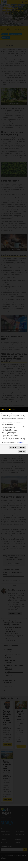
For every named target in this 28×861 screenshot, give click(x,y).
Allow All (22, 451)
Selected (22, 447)
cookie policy (21, 442)
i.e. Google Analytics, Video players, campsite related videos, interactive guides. (13, 434)
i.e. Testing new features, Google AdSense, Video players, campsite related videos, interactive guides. (14, 438)
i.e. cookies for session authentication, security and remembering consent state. (14, 426)
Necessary (13, 447)
